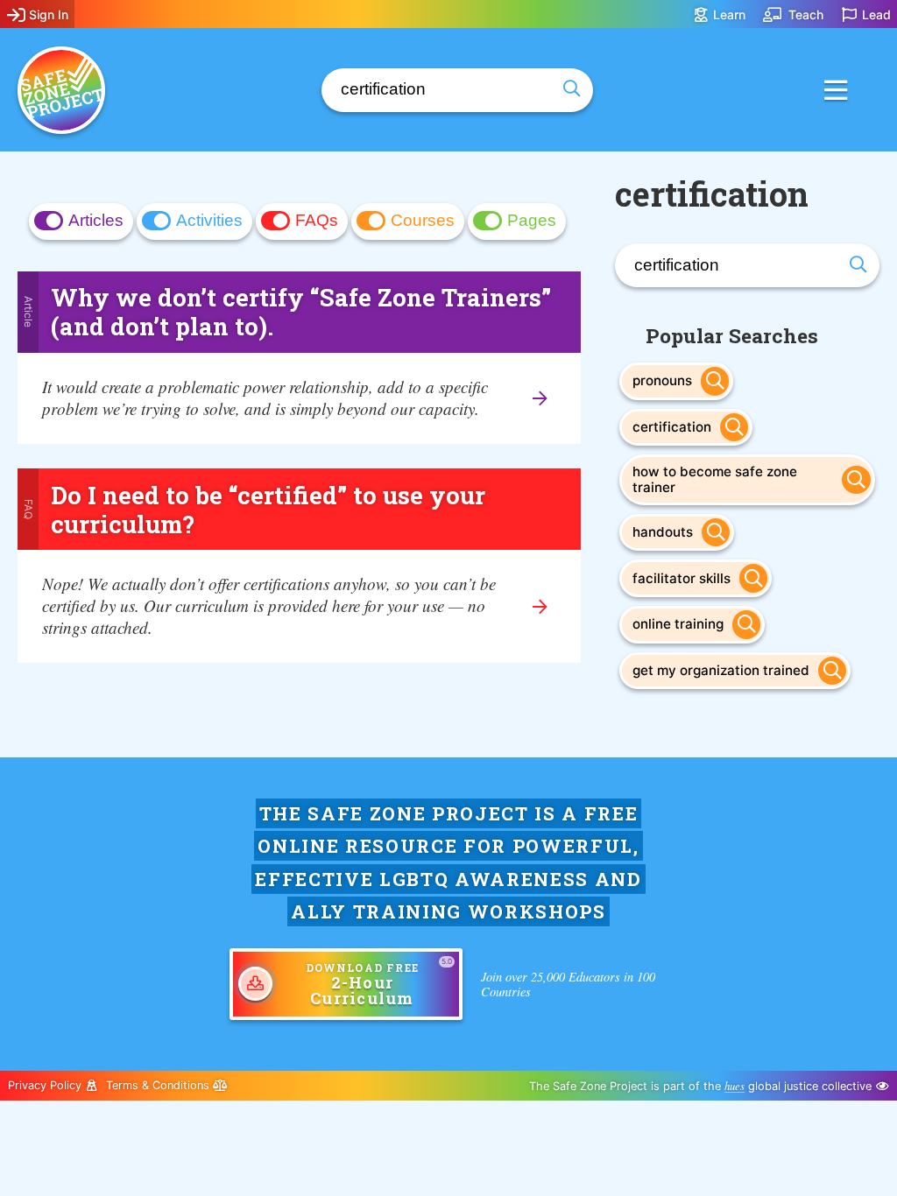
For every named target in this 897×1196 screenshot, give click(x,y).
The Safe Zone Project (61, 90)
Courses (423, 220)
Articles (96, 220)
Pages (531, 220)
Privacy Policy (46, 1085)
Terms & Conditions (159, 1085)
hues (734, 1086)
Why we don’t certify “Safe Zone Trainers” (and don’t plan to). (301, 311)
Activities (209, 220)
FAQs (316, 220)
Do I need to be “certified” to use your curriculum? (268, 509)
